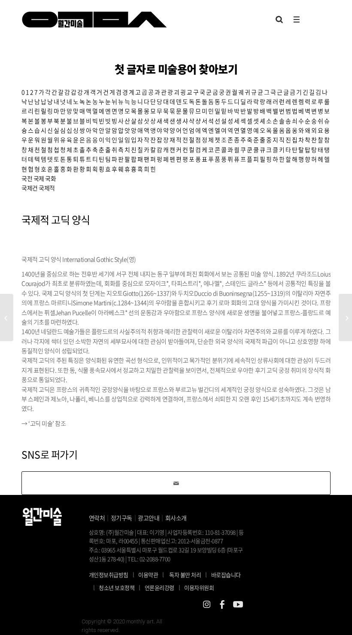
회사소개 (176, 517)
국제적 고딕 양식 (55, 219)
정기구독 (121, 517)
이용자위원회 (199, 587)
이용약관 (148, 575)
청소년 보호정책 (119, 587)
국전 (26, 178)
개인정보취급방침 (108, 575)
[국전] (6, 317)
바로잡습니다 (226, 575)
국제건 (29, 187)
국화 (50, 178)
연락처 (97, 517)
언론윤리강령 (162, 587)
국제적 (47, 187)
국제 (38, 178)
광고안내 (148, 517)
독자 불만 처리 (185, 575)
